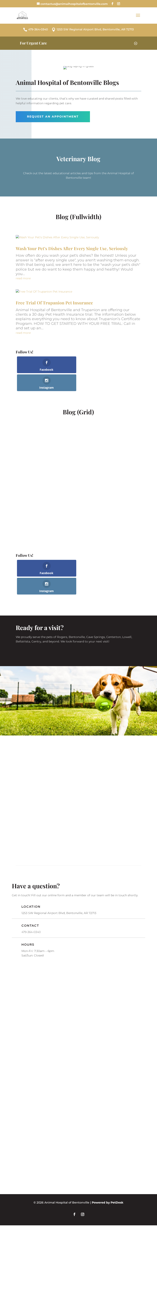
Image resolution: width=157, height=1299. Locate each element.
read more (23, 278)
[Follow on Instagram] (82, 1214)
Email (24, 997)
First (21, 989)
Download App (78, 842)
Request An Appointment (53, 116)
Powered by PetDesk (107, 1202)
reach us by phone (109, 768)
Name (24, 976)
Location (30, 907)
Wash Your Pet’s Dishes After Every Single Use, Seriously (72, 248)
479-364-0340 (31, 932)
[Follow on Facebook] (74, 1214)
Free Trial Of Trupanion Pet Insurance (54, 302)
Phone (23, 1014)
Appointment (78, 781)
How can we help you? (38, 1031)
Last (83, 989)
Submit (26, 1073)
